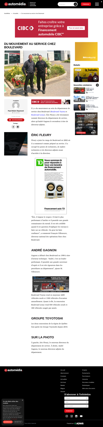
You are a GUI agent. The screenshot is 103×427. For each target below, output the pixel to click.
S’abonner (62, 218)
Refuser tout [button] (18, 422)
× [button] (22, 400)
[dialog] (13, 412)
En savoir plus (14, 419)
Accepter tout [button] (8, 422)
